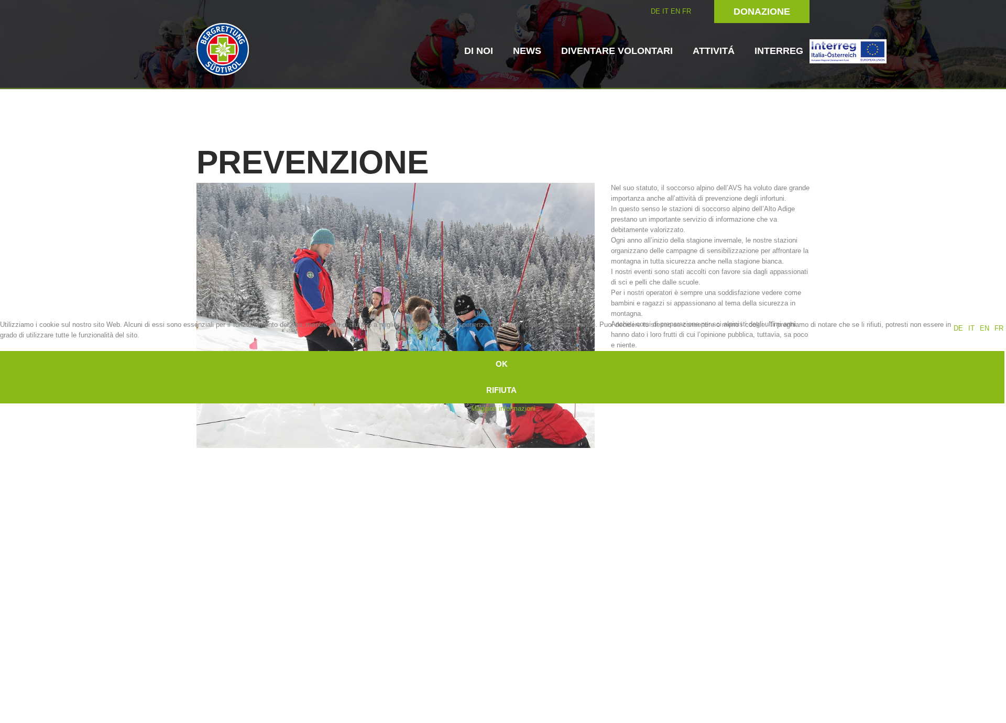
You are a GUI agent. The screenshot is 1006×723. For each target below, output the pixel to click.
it (971, 328)
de (958, 328)
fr (998, 328)
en (984, 328)
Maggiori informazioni (503, 408)
